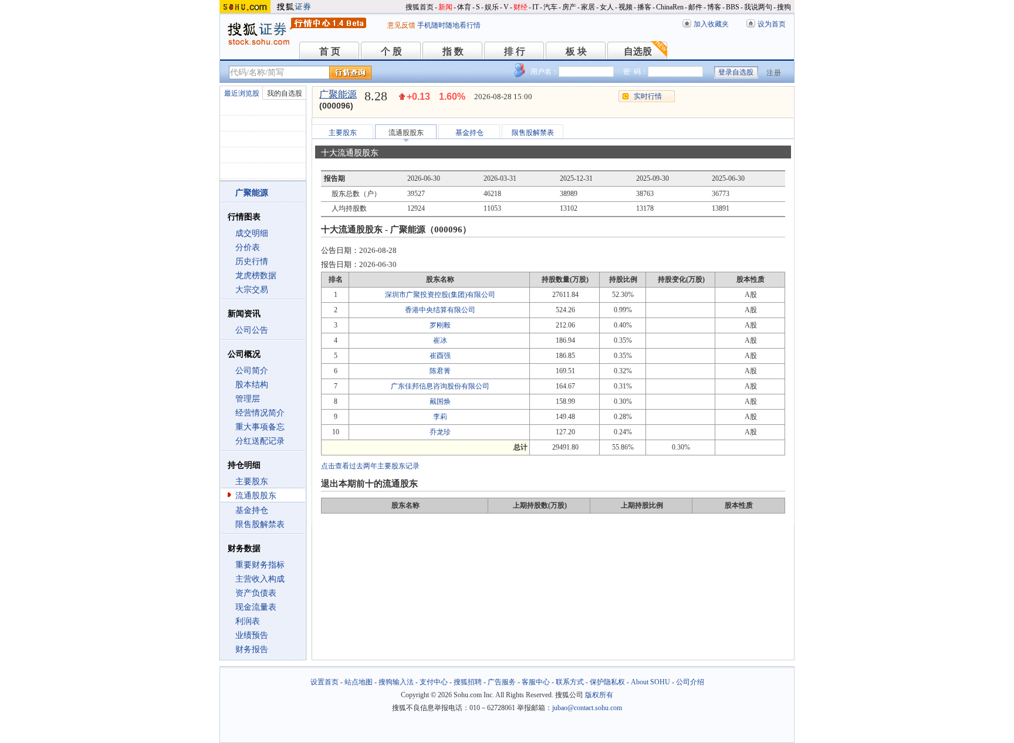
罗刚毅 (440, 325)
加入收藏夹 (711, 24)
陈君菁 (440, 371)
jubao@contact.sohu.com (587, 708)
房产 (569, 7)
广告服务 (502, 682)
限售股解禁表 (260, 524)
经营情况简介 (260, 412)
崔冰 (440, 340)
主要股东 (251, 481)
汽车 (550, 7)
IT (535, 7)
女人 (607, 7)
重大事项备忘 (260, 427)
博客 (714, 7)
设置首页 (324, 682)
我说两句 (758, 7)
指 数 (453, 51)
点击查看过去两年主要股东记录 (370, 466)
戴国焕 (440, 401)
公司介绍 (690, 682)
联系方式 (570, 682)
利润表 (247, 621)
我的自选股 (284, 93)
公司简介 (251, 370)
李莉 (440, 417)
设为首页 (772, 24)
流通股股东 (255, 495)
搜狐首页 (419, 7)
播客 (644, 7)
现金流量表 (255, 607)
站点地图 (358, 682)
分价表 (247, 247)
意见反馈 (401, 25)
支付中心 (434, 682)
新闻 (445, 7)
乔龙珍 (440, 432)
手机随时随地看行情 (449, 25)
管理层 (247, 398)
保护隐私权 (607, 682)
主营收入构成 (260, 579)
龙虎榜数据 (255, 275)
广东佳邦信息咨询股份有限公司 (440, 386)
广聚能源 (338, 94)
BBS (732, 7)
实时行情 (648, 96)
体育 (464, 7)
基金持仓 (251, 510)
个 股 (391, 51)
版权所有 (599, 695)
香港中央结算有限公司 (440, 310)
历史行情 (251, 261)
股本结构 (251, 384)
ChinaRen (670, 7)
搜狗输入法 (396, 682)
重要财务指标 (260, 564)
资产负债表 (255, 593)
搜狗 (784, 7)
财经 (520, 7)
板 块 (576, 51)
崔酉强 (440, 356)
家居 (588, 7)
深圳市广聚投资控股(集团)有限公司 (440, 295)
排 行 (514, 51)
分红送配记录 (260, 441)
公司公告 (251, 330)
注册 (774, 73)
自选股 (638, 51)
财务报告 (251, 649)
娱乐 (492, 7)
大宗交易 (251, 289)
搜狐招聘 (468, 682)
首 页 (329, 51)
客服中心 (536, 682)
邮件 (695, 7)
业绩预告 (251, 635)
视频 (625, 7)
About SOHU (650, 682)
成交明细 (251, 233)
